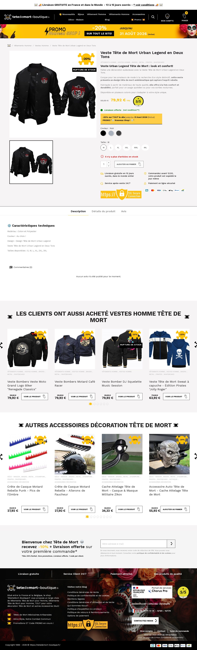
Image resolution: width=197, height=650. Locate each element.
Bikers (134, 62)
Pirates (149, 62)
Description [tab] (78, 211)
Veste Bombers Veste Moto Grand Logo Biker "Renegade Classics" (26, 385)
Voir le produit (32, 396)
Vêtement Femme (96, 14)
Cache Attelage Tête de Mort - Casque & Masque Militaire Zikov (120, 490)
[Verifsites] (137, 101)
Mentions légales (76, 599)
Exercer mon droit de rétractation (160, 635)
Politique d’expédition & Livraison (84, 609)
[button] (90, 404)
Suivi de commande (179, 631)
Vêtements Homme (119, 14)
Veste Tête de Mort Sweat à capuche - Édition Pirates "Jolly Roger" (169, 385)
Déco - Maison (75, 19)
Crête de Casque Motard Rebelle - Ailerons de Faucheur (72, 490)
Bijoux (81, 14)
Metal (141, 62)
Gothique (173, 479)
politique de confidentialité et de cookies (154, 553)
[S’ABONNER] (171, 544)
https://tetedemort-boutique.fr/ (45, 645)
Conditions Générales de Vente (83, 592)
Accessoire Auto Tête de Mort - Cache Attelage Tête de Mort (168, 490)
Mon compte (146, 631)
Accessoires (138, 14)
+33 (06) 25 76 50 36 (144, 611)
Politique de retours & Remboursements (88, 612)
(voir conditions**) (131, 110)
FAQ (134, 631)
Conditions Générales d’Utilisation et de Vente (90, 602)
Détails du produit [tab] (103, 211)
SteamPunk (40, 477)
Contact (161, 631)
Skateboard (159, 62)
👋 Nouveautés (67, 14)
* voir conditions (143, 4)
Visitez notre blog (77, 587)
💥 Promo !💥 (138, 19)
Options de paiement (78, 615)
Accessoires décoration (18, 482)
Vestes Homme (124, 62)
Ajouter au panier (126, 164)
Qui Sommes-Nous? (77, 605)
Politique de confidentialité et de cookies (88, 595)
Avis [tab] (123, 211)
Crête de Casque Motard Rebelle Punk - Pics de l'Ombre (25, 490)
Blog (107, 19)
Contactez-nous (143, 620)
